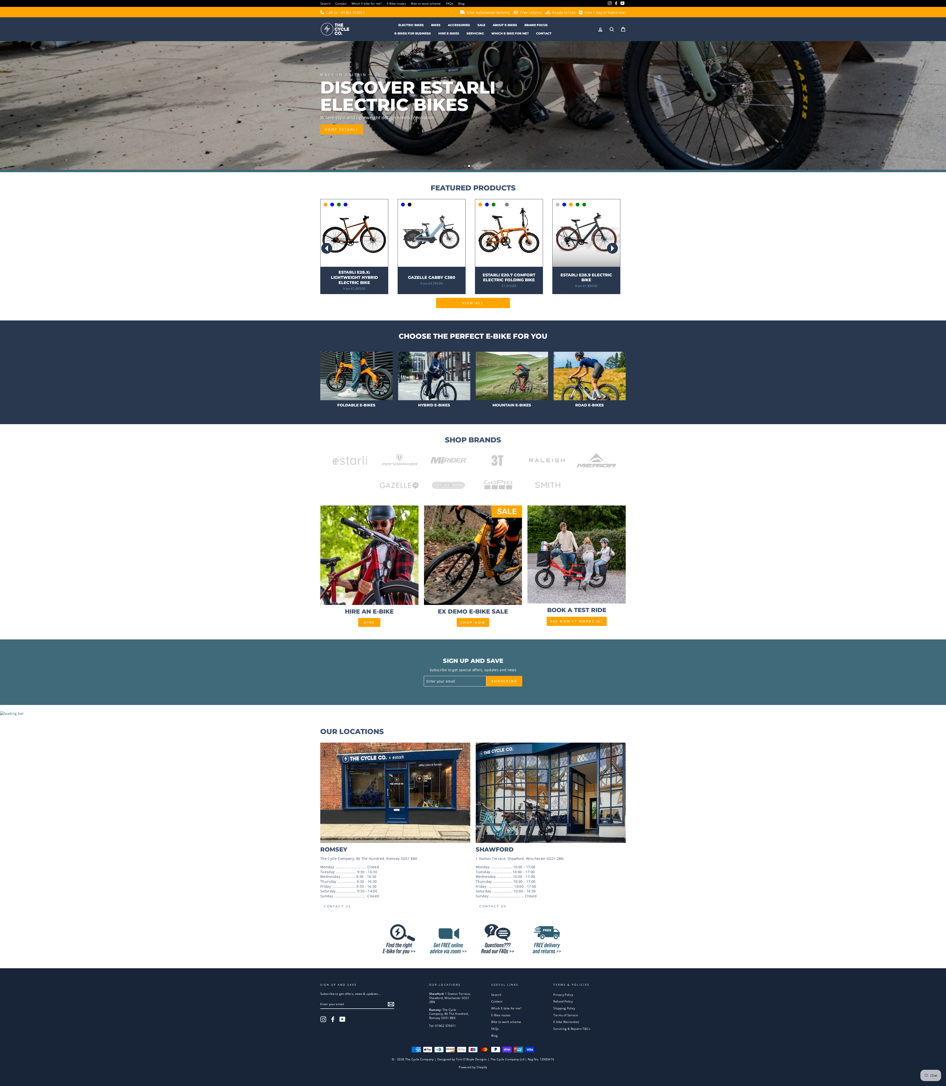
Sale (481, 25)
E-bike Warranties (566, 1022)
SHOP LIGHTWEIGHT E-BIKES (358, 127)
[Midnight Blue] (332, 204)
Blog (461, 3)
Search (325, 3)
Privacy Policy (563, 995)
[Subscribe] (391, 1004)
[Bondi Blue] (487, 204)
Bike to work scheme (426, 3)
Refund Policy (563, 1001)
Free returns (530, 12)
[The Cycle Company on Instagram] (323, 1019)
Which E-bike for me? (367, 3)
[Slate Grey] (507, 204)
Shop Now (472, 622)
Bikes (435, 25)
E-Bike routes (396, 3)
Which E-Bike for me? (510, 33)
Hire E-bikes (448, 33)
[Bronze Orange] (480, 204)
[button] (612, 248)
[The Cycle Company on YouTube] (342, 1019)
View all (473, 303)
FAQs (449, 3)
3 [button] (473, 166)
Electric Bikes (411, 25)
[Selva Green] (584, 204)
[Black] (409, 204)
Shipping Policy (564, 1008)
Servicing (475, 33)
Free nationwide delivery (488, 12)
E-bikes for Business (412, 33)
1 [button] (465, 166)
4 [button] (477, 166)
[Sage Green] (493, 204)
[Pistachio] (500, 204)
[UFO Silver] (557, 204)
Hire (369, 622)
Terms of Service (565, 1015)
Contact (340, 3)
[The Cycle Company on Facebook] (333, 1019)
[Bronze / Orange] (325, 204)
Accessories (459, 25)
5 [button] (481, 166)
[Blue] (403, 204)
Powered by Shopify (473, 1067)
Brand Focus (536, 25)
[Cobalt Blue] (345, 204)
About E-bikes (505, 25)
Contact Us (337, 906)
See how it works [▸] (576, 621)
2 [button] (469, 166)
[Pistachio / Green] (339, 204)
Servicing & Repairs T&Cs (571, 1029)
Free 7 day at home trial (604, 12)
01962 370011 (353, 12)
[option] (473, 105)
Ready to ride (563, 12)
